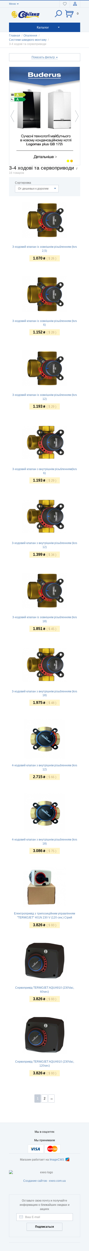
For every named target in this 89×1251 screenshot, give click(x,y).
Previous (13, 116)
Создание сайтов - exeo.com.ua (44, 1180)
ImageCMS (57, 1159)
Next (75, 116)
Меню (12, 3)
